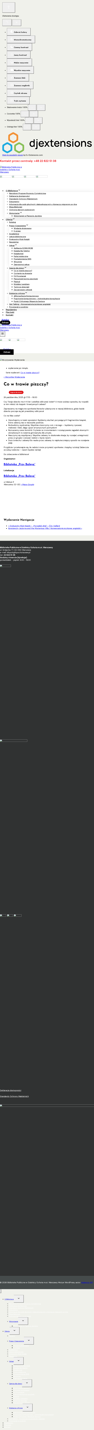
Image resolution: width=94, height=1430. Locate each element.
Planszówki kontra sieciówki (26, 279)
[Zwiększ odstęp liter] (36, 127)
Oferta (7, 1331)
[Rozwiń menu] (2, 334)
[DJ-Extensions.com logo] (47, 152)
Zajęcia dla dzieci (16, 392)
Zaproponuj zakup (21, 264)
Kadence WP (87, 1282)
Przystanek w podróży (18, 307)
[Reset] (7, 22)
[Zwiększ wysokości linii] (38, 120)
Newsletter (14, 242)
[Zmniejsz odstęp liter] (27, 127)
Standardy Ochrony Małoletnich (23, 199)
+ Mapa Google (27, 484)
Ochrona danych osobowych (22, 210)
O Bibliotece (9, 1299)
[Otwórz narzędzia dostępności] (8, 7)
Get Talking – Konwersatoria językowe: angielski (30, 304)
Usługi (11, 1361)
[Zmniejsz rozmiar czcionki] (25, 114)
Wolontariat (13, 1321)
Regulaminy (11, 309)
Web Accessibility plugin (12, 155)
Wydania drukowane (22, 228)
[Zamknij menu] (0, 1291)
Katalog (12, 222)
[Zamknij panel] (16, 22)
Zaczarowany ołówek (23, 290)
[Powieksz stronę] (41, 107)
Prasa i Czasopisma (16, 1341)
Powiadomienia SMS (22, 259)
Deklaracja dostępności (10, 1090)
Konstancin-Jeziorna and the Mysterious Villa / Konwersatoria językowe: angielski (45, 528)
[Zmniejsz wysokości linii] (29, 120)
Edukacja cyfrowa (16, 1408)
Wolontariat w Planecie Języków (28, 216)
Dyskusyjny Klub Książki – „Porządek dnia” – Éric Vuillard (34, 526)
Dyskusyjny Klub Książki (19, 239)
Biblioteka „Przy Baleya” (19, 464)
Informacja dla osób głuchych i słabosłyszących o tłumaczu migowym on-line (43, 204)
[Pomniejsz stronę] (32, 107)
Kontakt (9, 315)
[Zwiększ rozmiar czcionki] (34, 114)
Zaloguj (5, 322)
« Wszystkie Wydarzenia (14, 377)
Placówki (10, 312)
